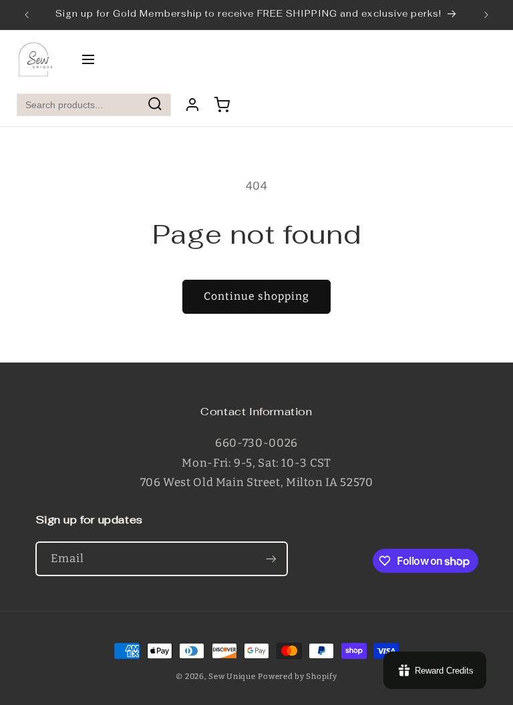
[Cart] (222, 105)
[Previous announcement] (26, 14)
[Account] (192, 105)
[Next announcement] (486, 14)
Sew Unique (231, 676)
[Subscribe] (270, 558)
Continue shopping (257, 296)
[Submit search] (155, 105)
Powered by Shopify (297, 676)
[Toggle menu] (88, 60)
